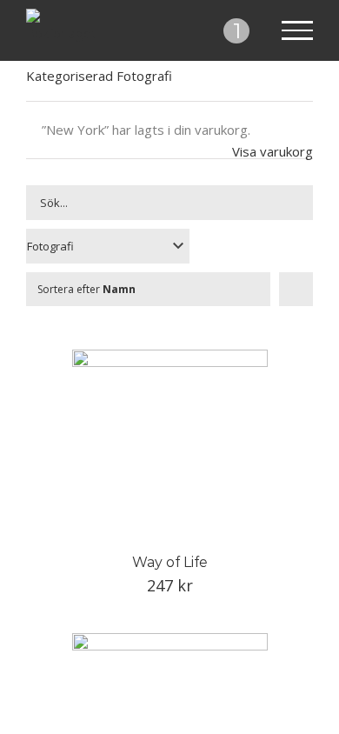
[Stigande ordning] (296, 289)
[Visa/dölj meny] (297, 30)
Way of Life (170, 562)
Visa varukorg (272, 151)
